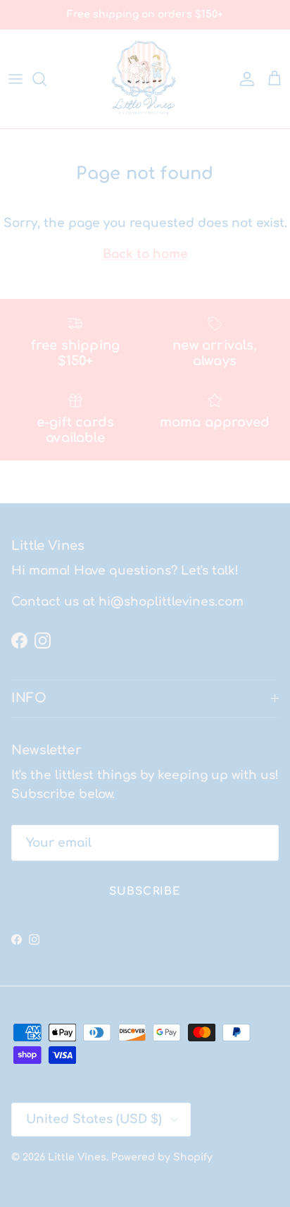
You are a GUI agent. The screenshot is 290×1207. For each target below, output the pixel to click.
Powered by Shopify (162, 1157)
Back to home (145, 254)
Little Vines (77, 1157)
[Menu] (15, 78)
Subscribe (145, 891)
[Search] (46, 78)
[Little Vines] (145, 79)
